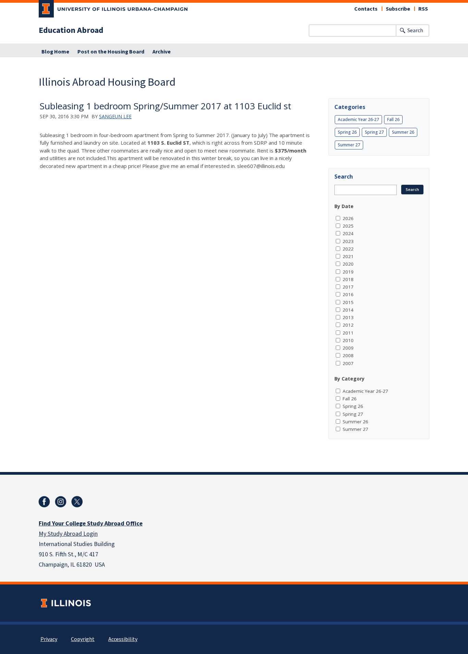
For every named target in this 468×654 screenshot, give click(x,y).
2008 (348, 355)
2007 (348, 363)
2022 (348, 249)
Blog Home (55, 52)
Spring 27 (374, 132)
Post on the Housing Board (110, 52)
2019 (348, 272)
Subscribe (398, 9)
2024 (348, 233)
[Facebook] (44, 501)
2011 (348, 333)
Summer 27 (349, 145)
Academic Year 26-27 (358, 119)
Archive (161, 52)
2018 (348, 279)
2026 (348, 218)
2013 (348, 317)
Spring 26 (347, 132)
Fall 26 (393, 119)
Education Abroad (71, 30)
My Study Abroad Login (68, 534)
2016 (348, 294)
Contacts (366, 9)
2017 (348, 287)
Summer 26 (403, 132)
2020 (348, 264)
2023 (348, 241)
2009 (348, 348)
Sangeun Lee (115, 116)
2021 (348, 256)
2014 (348, 310)
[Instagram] (60, 501)
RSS (423, 9)
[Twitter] (77, 501)
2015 (348, 302)
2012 (348, 325)
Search (415, 30)
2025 (348, 226)
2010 (348, 340)
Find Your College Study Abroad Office (91, 523)
